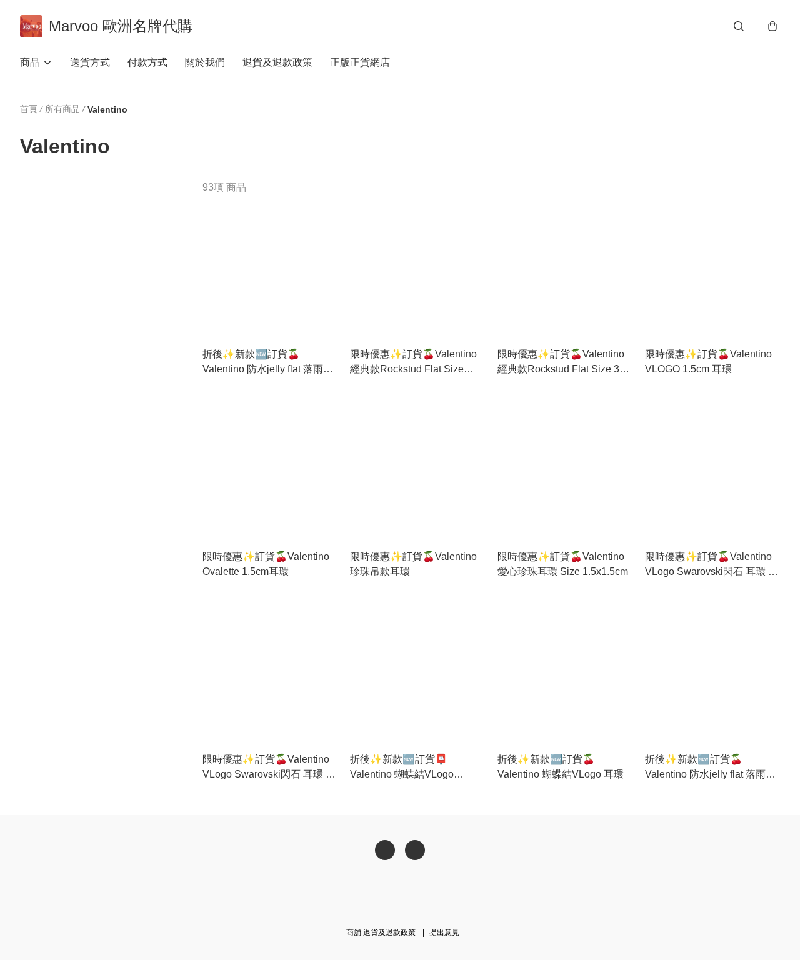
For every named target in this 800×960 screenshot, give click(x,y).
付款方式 (148, 62)
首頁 (29, 109)
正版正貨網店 (360, 62)
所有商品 (62, 109)
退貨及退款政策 (277, 62)
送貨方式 (90, 62)
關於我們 (205, 62)
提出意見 (444, 932)
